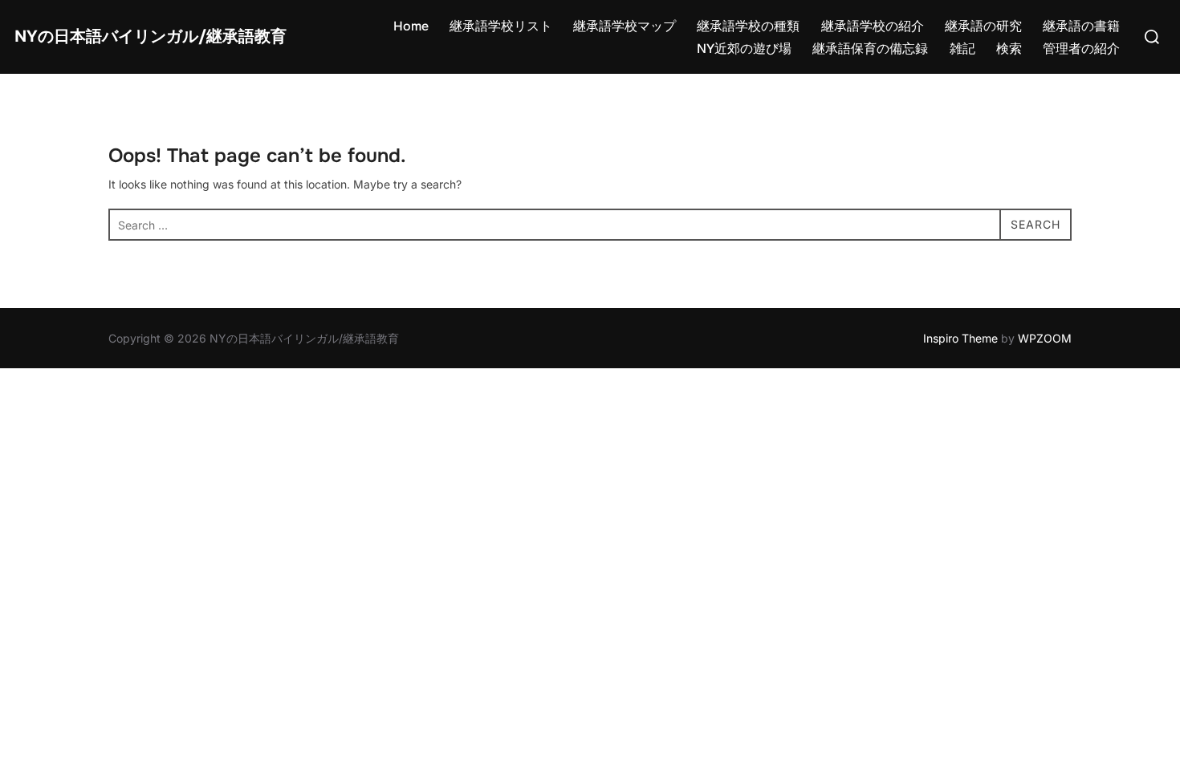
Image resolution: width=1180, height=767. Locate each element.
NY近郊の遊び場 (744, 48)
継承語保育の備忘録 (870, 48)
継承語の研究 (983, 26)
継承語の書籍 (1081, 26)
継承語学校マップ (624, 26)
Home (411, 26)
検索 (1009, 48)
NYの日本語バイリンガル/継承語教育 (150, 37)
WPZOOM (1045, 338)
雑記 (962, 48)
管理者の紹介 (1081, 48)
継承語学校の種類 (748, 26)
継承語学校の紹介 (872, 26)
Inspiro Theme (960, 338)
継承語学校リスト (501, 26)
